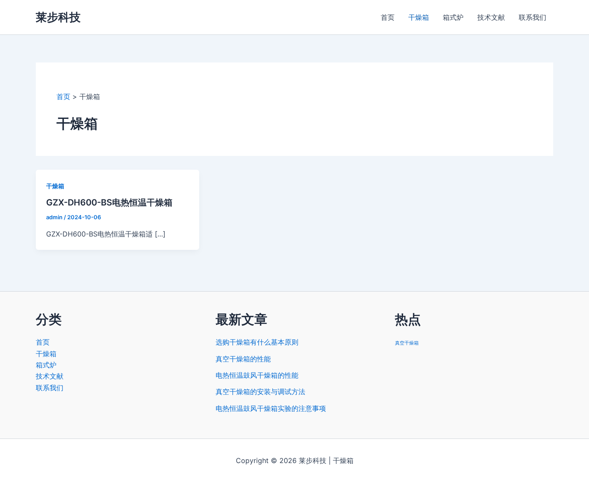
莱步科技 (58, 17)
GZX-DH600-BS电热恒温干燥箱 (109, 202)
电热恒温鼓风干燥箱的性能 (257, 375)
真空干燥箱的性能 (243, 359)
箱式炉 (453, 17)
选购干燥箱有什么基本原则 (257, 342)
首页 (388, 17)
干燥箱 (418, 17)
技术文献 (491, 17)
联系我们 (532, 17)
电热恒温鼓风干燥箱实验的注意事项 (271, 408)
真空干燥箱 (407, 343)
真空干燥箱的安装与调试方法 (260, 391)
